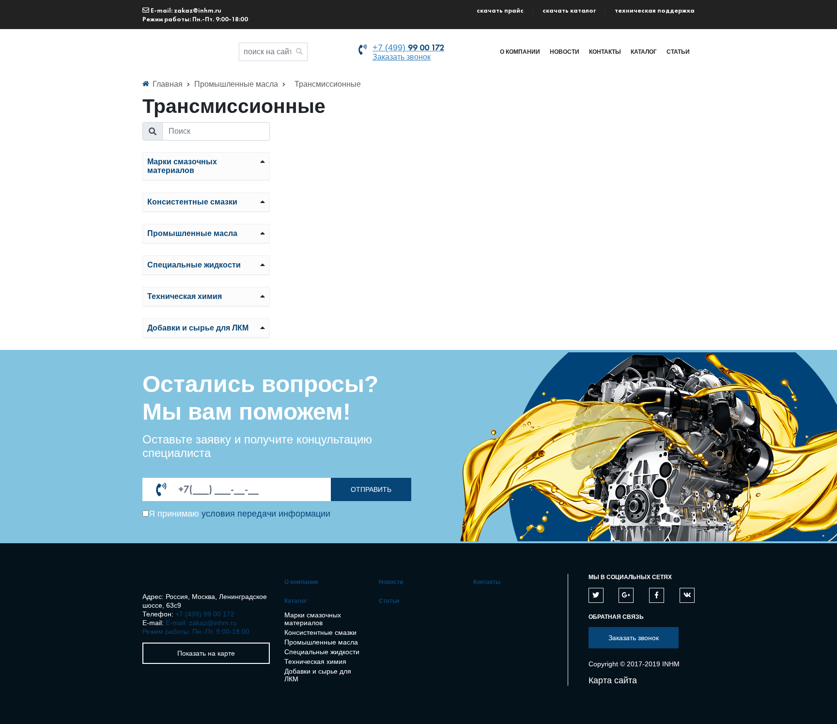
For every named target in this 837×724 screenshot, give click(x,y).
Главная (168, 84)
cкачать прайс (500, 10)
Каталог (644, 51)
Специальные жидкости (194, 265)
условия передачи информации (266, 514)
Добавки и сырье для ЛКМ (197, 328)
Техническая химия (184, 296)
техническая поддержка (655, 10)
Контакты (605, 51)
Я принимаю (174, 514)
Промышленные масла (237, 84)
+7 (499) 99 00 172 (204, 614)
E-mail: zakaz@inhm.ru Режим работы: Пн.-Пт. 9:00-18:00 (195, 14)
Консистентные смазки (192, 202)
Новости (564, 51)
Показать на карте (206, 653)
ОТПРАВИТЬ (371, 489)
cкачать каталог (569, 10)
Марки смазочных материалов (182, 165)
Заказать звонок (401, 57)
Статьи (678, 51)
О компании (520, 51)
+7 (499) (408, 47)
